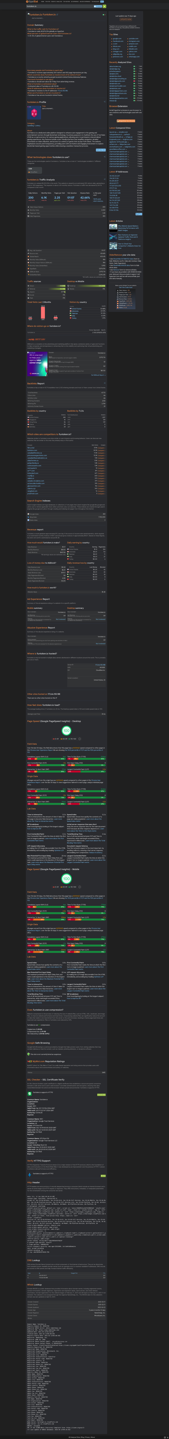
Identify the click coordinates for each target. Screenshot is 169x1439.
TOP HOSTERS (66, 1)
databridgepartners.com (118, 91)
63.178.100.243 (115, 191)
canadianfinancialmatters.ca (37, 458)
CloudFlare (33, 172)
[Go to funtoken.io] (57, 14)
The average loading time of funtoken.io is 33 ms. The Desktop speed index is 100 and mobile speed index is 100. (65, 709)
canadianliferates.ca (34, 453)
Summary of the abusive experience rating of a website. (45, 632)
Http (33, 1182)
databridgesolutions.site (118, 93)
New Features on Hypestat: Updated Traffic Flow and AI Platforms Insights (128, 237)
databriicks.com (115, 88)
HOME (42, 1)
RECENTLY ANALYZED (56, 1)
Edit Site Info (100, 150)
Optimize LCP (59, 850)
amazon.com (133, 44)
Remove (116, 270)
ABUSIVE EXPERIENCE (85, 1)
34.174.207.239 (115, 200)
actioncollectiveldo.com (35, 483)
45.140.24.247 (115, 176)
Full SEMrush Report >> (98, 375)
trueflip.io (30, 476)
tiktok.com (116, 46)
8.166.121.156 (114, 210)
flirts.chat (30, 448)
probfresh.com (32, 494)
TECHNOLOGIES (95, 1)
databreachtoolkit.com (118, 86)
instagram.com (134, 41)
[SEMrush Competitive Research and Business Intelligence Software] (36, 340)
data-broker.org (115, 66)
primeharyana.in (115, 71)
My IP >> (139, 214)
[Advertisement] (66, 53)
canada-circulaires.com (35, 481)
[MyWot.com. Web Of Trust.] (29, 1061)
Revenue (35, 529)
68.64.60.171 (114, 183)
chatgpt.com (117, 52)
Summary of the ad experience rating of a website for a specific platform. (51, 603)
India (73, 316)
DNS (33, 1260)
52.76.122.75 (114, 203)
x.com (115, 44)
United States (76, 309)
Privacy (87, 1437)
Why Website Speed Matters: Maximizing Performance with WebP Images (128, 228)
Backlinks (35, 383)
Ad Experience (38, 599)
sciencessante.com (34, 466)
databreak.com (115, 84)
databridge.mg (115, 69)
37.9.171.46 (113, 188)
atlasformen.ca (32, 461)
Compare (99, 6)
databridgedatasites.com (119, 98)
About (93, 1437)
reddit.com (133, 46)
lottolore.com (32, 450)
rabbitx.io (30, 478)
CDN (30, 169)
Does (45, 1010)
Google (38, 1043)
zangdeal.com (32, 491)
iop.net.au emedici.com (119, 132)
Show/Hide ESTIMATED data (123, 259)
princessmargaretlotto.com (37, 455)
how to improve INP (34, 829)
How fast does (43, 705)
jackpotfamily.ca (33, 463)
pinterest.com (118, 57)
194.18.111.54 (114, 178)
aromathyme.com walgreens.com (122, 147)
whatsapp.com (134, 57)
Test (104, 1176)
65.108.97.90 (114, 208)
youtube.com (133, 39)
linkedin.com (133, 49)
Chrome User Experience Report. (41, 750)
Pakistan (75, 313)
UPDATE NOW (125, 19)
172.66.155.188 (63, 91)
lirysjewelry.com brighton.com (121, 139)
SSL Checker (45, 1079)
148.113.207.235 (115, 193)
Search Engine (38, 500)
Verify (38, 1160)
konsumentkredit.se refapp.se (121, 137)
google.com (117, 39)
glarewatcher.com (33, 486)
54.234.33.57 (114, 181)
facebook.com (118, 41)
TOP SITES (47, 1)
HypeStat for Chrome (127, 121)
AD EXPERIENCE (75, 1)
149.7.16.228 (114, 205)
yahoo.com (133, 52)
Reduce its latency (95, 853)
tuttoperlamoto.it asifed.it (120, 135)
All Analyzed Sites (74, 1437)
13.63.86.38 (113, 196)
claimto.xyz (31, 489)
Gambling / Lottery (33, 126)
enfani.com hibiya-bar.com (120, 144)
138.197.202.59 (115, 198)
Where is (42, 653)
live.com (132, 54)
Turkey (74, 318)
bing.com (116, 49)
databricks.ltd (114, 96)
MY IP (102, 1)
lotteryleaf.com (32, 473)
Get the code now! (125, 287)
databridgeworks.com (117, 81)
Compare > (101, 448)
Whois (34, 1284)
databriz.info (114, 74)
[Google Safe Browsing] (28, 1054)
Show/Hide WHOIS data (121, 265)
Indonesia (75, 311)
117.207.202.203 (115, 186)
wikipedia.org (117, 54)
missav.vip (113, 101)
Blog (82, 1437)
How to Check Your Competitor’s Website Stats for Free (129, 246)
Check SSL (101, 1095)
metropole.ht (32, 468)
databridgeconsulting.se (118, 79)
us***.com (31, 471)
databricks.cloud (115, 76)
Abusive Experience (41, 627)
